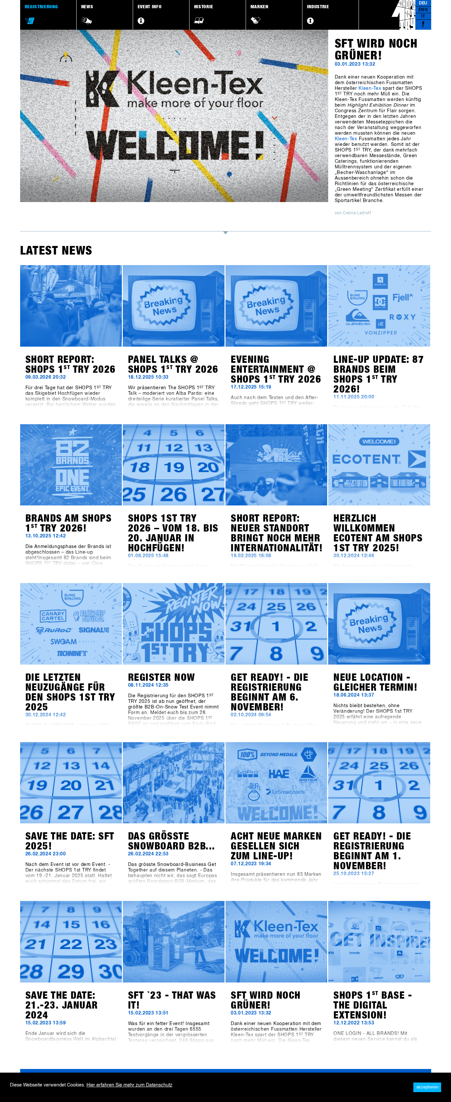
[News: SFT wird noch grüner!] (276, 941)
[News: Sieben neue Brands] (71, 624)
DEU (423, 3)
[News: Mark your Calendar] (276, 624)
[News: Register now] (174, 624)
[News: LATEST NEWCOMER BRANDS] (379, 306)
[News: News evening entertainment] (276, 306)
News (87, 7)
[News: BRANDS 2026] (71, 465)
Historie (204, 7)
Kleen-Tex (370, 88)
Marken (259, 7)
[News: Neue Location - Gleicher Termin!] (379, 624)
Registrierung (41, 7)
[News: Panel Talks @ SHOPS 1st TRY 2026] (174, 306)
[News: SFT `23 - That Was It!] (174, 941)
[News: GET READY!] (379, 783)
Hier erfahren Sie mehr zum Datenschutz (129, 1085)
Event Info (150, 7)
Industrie (318, 7)
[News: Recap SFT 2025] (276, 465)
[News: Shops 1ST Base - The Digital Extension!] (379, 941)
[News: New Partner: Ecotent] (379, 465)
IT (423, 16)
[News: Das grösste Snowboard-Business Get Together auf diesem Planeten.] (174, 783)
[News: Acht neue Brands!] (276, 783)
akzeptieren (427, 1087)
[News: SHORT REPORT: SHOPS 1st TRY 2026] (71, 306)
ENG (423, 10)
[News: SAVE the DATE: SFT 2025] (71, 783)
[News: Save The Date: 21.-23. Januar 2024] (71, 941)
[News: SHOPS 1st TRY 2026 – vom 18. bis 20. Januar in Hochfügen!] (174, 465)
